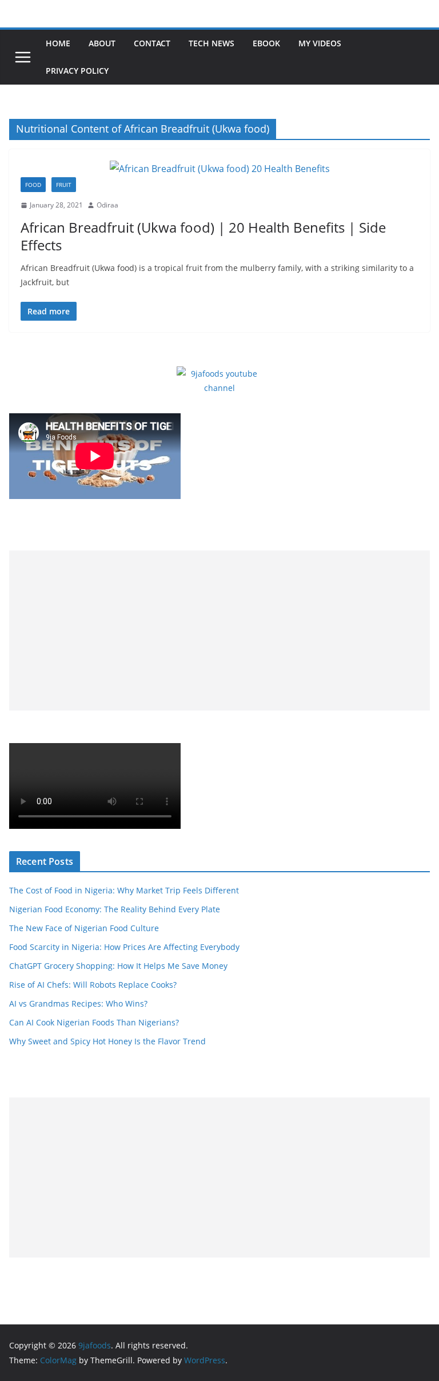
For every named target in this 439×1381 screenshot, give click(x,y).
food (33, 185)
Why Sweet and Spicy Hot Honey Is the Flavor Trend (107, 1041)
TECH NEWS (211, 43)
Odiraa (107, 205)
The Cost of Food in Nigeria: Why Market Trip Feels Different (124, 890)
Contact (152, 43)
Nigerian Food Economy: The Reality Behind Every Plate (114, 909)
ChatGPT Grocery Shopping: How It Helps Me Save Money (118, 965)
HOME (58, 43)
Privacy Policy (77, 70)
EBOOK (266, 43)
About (102, 43)
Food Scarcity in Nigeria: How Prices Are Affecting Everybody (124, 946)
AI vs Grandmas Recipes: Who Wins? (78, 1003)
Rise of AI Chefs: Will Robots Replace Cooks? (93, 984)
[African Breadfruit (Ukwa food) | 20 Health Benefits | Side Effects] (219, 169)
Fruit (63, 185)
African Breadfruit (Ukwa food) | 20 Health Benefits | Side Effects (203, 236)
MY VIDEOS (319, 43)
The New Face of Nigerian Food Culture (84, 928)
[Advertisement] (219, 630)
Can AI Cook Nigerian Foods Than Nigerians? (94, 1022)
